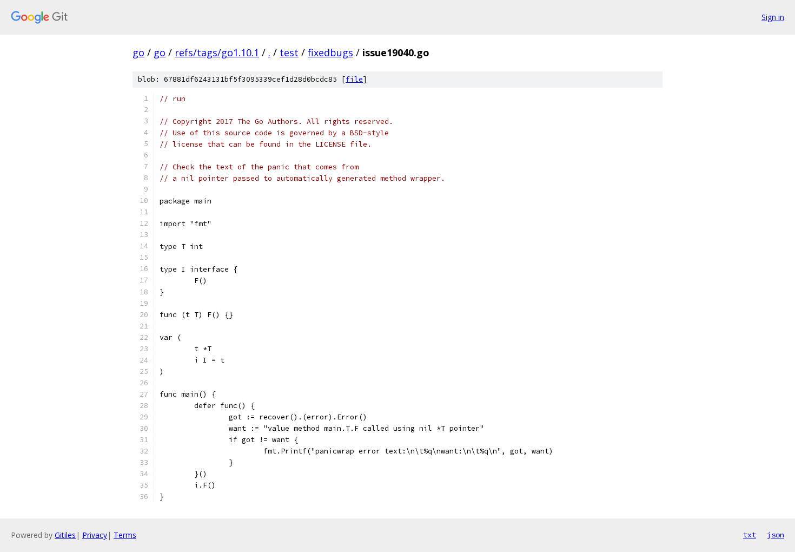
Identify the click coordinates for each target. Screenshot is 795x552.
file (354, 79)
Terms (125, 535)
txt (749, 535)
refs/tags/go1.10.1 (217, 52)
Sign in (772, 17)
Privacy (94, 535)
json (775, 535)
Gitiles (65, 535)
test (289, 52)
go (138, 52)
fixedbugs (330, 52)
